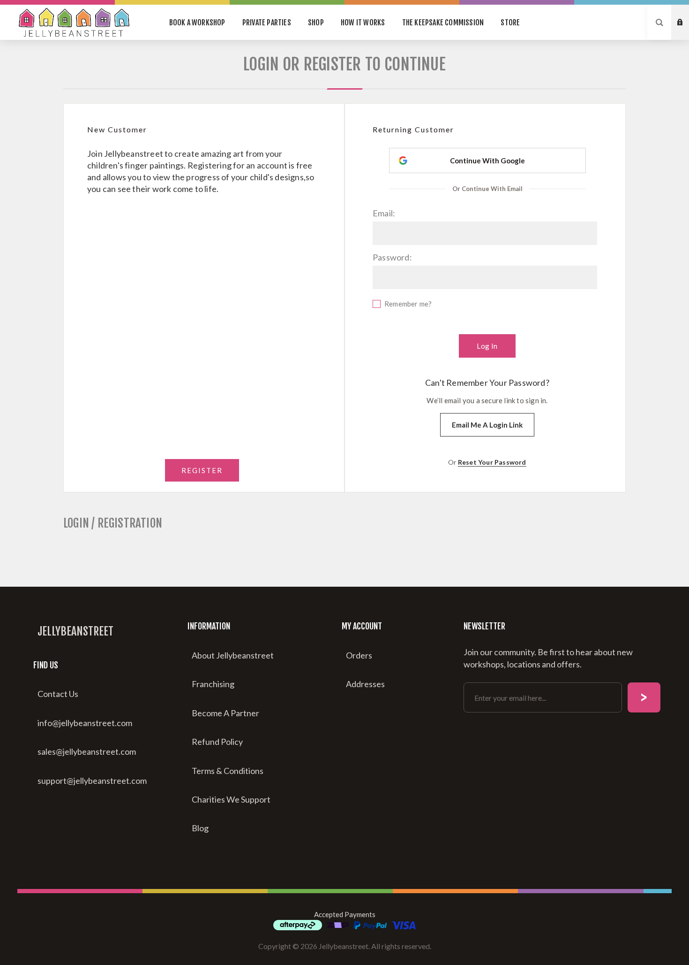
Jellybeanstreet (75, 631)
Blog (200, 828)
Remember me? (408, 303)
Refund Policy (217, 741)
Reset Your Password (492, 462)
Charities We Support (231, 799)
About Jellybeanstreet (233, 655)
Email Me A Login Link (487, 425)
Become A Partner (225, 713)
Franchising (213, 684)
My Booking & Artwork (687, 13)
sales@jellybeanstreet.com (86, 751)
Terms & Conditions (227, 771)
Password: (392, 257)
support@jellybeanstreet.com (92, 780)
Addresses (365, 684)
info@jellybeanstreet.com (84, 723)
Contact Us (57, 694)
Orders (359, 655)
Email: (384, 213)
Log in (687, 31)
